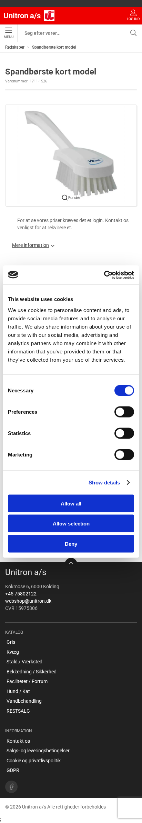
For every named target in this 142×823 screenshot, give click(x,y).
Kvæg (13, 652)
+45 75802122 (21, 593)
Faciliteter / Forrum (27, 681)
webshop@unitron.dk (28, 601)
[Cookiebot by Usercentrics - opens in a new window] (104, 274)
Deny (71, 543)
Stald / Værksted (24, 661)
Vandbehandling (24, 701)
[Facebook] (11, 787)
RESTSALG (18, 711)
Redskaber (14, 47)
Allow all (71, 503)
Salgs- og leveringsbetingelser (38, 750)
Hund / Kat (18, 691)
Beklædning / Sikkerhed (32, 671)
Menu (8, 37)
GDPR (13, 770)
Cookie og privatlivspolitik (34, 760)
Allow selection (71, 523)
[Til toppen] (71, 564)
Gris (11, 642)
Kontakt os (18, 741)
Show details (104, 482)
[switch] (124, 411)
